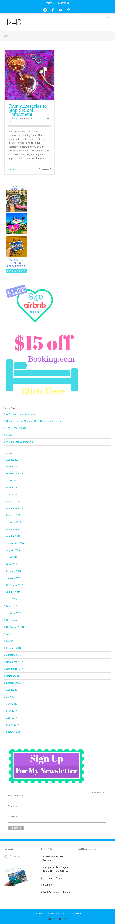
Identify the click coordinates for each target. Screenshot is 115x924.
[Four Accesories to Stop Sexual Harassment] (29, 75)
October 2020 (13, 536)
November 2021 (14, 508)
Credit (63, 913)
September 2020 (15, 543)
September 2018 (15, 627)
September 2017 (15, 683)
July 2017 (11, 696)
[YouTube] (15, 856)
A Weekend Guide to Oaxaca (21, 414)
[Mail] (19, 856)
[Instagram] (5, 856)
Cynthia (14, 118)
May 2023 (11, 466)
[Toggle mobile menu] (109, 18)
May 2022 (11, 487)
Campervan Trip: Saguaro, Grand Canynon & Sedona (34, 421)
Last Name (13, 816)
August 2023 (13, 459)
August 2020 (13, 550)
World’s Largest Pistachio (19, 442)
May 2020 (11, 564)
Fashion (39, 118)
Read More (12, 169)
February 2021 (14, 515)
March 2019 (12, 606)
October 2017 (13, 675)
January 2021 (13, 522)
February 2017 (14, 731)
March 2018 (12, 641)
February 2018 (14, 648)
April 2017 (11, 717)
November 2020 (14, 529)
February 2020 (14, 571)
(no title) (10, 435)
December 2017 (14, 662)
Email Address (15, 795)
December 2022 (14, 473)
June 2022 (12, 480)
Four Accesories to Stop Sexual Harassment (27, 110)
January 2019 (13, 613)
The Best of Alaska (16, 428)
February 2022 (14, 501)
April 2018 (11, 634)
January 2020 (13, 578)
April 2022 (11, 494)
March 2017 (12, 724)
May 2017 (11, 710)
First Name (13, 806)
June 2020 (12, 557)
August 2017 (13, 689)
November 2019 (14, 585)
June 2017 (12, 703)
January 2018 (13, 655)
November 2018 (14, 620)
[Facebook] (10, 856)
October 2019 (13, 592)
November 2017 (14, 668)
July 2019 (11, 599)
